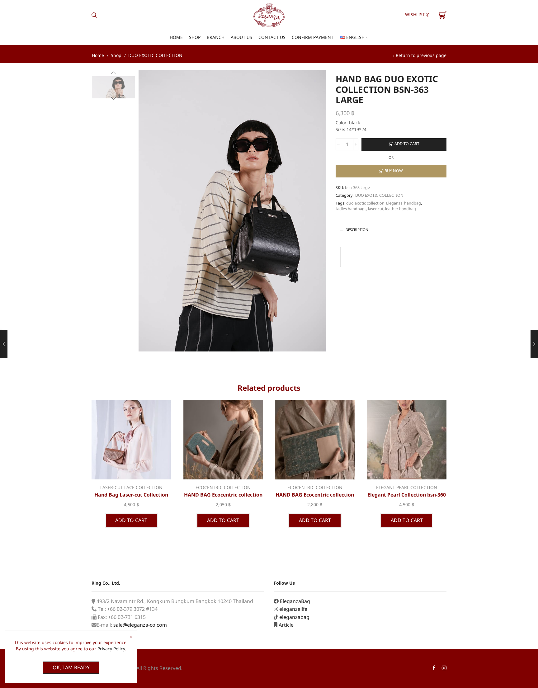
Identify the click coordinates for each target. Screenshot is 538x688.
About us (241, 37)
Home (176, 37)
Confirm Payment (312, 37)
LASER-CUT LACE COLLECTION (131, 487)
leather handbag (400, 209)
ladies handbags (351, 209)
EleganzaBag (295, 601)
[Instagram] (444, 668)
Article (286, 625)
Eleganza (394, 203)
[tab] (391, 230)
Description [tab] (357, 230)
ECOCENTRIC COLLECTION (223, 487)
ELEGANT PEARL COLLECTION (406, 487)
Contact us (272, 37)
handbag (412, 203)
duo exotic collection (365, 203)
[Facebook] (434, 668)
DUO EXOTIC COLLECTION (155, 55)
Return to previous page (421, 55)
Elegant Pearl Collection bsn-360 (406, 495)
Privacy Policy (111, 649)
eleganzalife (293, 609)
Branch (215, 37)
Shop (195, 37)
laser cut (376, 209)
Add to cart (406, 144)
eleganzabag (294, 617)
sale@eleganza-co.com (140, 625)
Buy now (394, 171)
